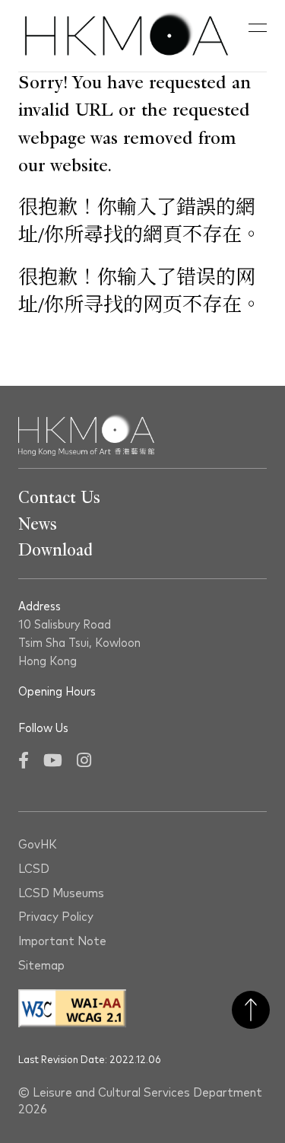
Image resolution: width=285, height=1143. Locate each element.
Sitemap (41, 966)
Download (55, 550)
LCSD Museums (61, 893)
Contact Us (59, 498)
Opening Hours (57, 692)
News (37, 524)
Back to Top (251, 1010)
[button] (257, 28)
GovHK (37, 845)
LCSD (33, 869)
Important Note (62, 941)
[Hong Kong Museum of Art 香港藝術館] (126, 35)
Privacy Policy (55, 917)
